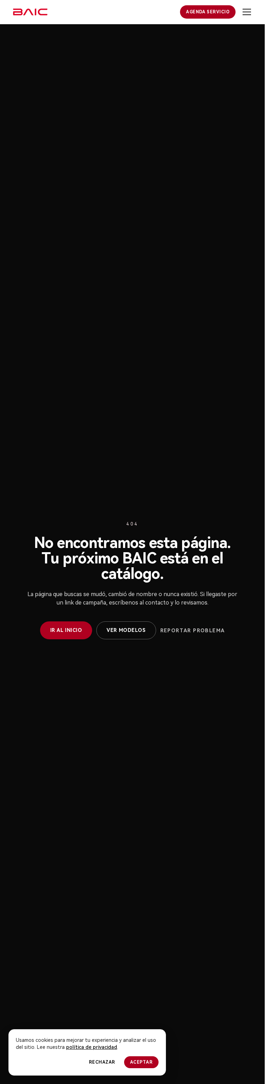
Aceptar (141, 1062)
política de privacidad (91, 1047)
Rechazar (102, 1062)
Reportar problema (192, 630)
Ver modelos (126, 630)
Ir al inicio (66, 630)
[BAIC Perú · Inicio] (30, 12)
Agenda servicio (208, 11)
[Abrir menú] (247, 12)
